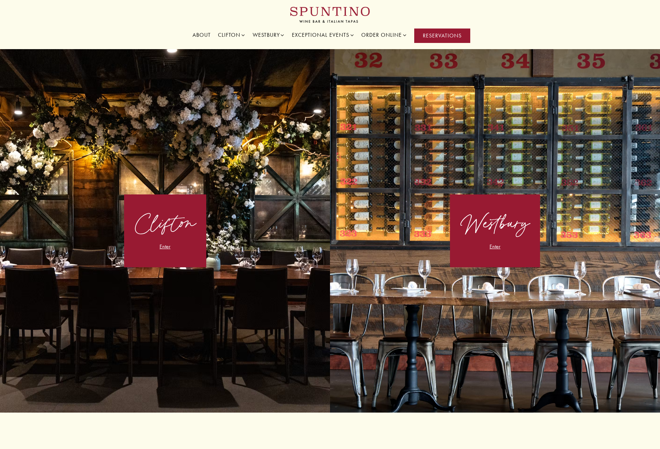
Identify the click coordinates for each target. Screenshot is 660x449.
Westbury (268, 34)
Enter (165, 246)
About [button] (201, 34)
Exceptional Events (323, 34)
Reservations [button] (442, 35)
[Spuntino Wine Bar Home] (330, 14)
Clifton (232, 34)
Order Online (384, 34)
